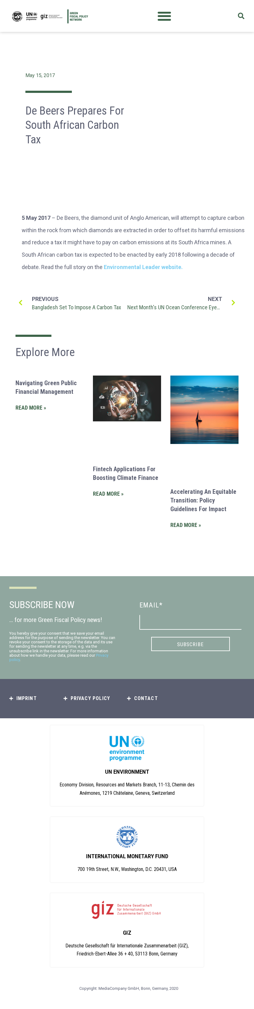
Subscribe (190, 644)
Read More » (30, 408)
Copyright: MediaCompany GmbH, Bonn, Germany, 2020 (128, 988)
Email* (151, 605)
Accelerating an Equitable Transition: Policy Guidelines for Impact (203, 500)
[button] (164, 16)
